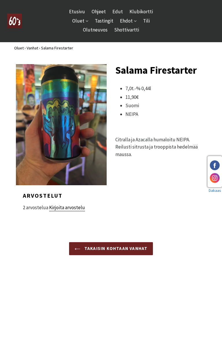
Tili (146, 21)
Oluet (81, 20)
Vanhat (32, 48)
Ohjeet (99, 11)
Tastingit (104, 21)
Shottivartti (126, 30)
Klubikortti (141, 11)
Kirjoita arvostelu (67, 207)
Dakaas (215, 190)
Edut (117, 11)
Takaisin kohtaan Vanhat (115, 248)
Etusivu (77, 11)
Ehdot (129, 20)
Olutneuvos (95, 30)
